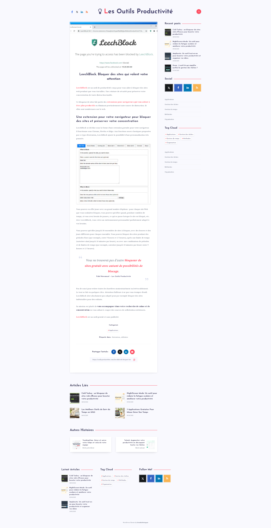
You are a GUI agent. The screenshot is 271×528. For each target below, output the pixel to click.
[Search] (198, 11)
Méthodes (168, 114)
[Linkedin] (82, 12)
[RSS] (87, 12)
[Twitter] (77, 12)
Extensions (116, 337)
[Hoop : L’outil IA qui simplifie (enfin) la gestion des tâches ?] (168, 68)
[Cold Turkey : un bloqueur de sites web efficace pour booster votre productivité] (168, 32)
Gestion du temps (171, 109)
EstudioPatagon (142, 522)
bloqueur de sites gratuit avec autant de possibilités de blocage (113, 266)
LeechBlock (81, 88)
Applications (113, 330)
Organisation (169, 119)
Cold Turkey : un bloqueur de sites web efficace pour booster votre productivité (96, 396)
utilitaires (124, 337)
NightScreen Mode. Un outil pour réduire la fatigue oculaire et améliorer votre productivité (142, 396)
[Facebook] (72, 12)
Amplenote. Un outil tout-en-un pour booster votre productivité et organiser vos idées (187, 56)
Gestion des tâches (171, 104)
